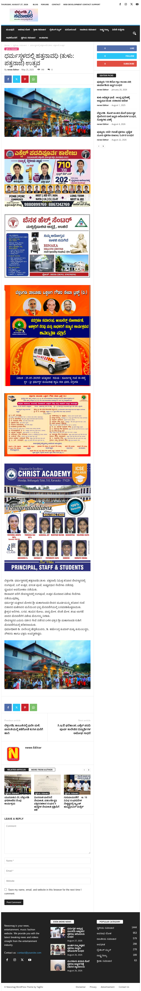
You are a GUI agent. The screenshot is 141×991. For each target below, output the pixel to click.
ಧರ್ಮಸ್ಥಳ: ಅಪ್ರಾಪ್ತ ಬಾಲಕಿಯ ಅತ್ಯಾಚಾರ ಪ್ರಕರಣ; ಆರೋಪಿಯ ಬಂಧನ (76, 932)
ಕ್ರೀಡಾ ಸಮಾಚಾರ (39, 29)
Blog (35, 4)
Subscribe (129, 63)
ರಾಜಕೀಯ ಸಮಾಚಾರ (88, 29)
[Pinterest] (25, 79)
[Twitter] (131, 4)
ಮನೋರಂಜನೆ (70, 29)
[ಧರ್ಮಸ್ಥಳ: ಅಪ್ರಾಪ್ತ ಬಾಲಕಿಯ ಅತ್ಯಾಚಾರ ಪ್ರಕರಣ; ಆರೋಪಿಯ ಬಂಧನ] (57, 932)
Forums (45, 4)
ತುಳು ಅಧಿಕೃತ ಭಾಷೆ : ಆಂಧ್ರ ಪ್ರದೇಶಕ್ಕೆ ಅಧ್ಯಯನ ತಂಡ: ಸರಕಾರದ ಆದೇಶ (113, 99)
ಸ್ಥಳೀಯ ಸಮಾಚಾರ (28, 37)
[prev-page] (84, 770)
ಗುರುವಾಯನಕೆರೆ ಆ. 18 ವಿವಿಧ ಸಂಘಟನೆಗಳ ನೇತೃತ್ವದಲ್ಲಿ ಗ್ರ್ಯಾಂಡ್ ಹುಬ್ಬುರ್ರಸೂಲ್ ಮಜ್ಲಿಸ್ (75, 802)
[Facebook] (120, 4)
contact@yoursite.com (29, 952)
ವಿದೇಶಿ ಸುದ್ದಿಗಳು (118, 29)
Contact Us (124, 986)
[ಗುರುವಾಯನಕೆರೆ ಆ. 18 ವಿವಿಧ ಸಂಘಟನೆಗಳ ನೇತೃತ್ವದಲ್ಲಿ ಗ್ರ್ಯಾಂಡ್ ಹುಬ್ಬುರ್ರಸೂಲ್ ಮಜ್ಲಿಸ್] (77, 784)
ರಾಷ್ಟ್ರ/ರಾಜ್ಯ (104, 29)
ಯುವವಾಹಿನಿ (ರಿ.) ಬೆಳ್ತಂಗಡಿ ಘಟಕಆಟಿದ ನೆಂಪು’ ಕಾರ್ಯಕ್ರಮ (16, 800)
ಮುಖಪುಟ (10, 29)
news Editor (13, 69)
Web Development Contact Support (81, 4)
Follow (130, 56)
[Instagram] (126, 4)
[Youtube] (137, 4)
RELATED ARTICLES (16, 769)
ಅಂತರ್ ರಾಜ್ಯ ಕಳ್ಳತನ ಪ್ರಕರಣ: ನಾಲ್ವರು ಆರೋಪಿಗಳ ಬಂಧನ (76, 948)
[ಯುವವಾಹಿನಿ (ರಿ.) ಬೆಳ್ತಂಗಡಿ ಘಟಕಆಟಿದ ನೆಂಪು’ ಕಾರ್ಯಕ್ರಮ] (17, 784)
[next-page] (89, 770)
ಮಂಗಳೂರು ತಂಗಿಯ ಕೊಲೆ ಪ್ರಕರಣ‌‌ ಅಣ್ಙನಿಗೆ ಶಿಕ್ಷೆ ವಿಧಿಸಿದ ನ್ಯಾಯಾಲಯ (78, 964)
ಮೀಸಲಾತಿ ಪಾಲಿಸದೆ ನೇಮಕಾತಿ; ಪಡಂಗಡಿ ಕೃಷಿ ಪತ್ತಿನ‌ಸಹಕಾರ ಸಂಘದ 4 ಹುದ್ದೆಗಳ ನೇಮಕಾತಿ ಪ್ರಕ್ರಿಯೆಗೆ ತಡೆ (46, 803)
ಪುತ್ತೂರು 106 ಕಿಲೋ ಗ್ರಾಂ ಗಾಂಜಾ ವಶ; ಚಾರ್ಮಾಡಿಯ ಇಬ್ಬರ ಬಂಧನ (114, 83)
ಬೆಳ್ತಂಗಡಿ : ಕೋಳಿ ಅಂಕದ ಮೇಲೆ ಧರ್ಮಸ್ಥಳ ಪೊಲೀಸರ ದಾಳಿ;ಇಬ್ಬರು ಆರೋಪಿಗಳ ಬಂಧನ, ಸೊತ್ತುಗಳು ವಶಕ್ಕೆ (116, 116)
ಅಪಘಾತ (101, 944)
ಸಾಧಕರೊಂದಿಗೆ (11, 37)
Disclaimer (81, 986)
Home (7, 45)
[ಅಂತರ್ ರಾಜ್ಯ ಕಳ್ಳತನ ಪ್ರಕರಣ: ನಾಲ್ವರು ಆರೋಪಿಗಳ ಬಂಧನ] (57, 949)
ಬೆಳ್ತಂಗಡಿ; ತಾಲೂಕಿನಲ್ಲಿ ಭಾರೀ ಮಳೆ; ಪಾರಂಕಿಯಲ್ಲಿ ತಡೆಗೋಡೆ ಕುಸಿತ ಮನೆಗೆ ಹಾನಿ (23, 729)
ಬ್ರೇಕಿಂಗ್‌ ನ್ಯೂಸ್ (55, 29)
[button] (134, 34)
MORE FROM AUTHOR (42, 769)
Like (132, 48)
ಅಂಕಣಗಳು (43, 37)
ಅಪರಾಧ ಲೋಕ (24, 29)
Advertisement (108, 986)
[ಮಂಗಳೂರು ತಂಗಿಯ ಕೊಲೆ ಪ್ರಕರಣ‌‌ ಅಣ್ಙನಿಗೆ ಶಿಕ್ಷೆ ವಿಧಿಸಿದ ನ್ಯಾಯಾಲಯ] (57, 965)
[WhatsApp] (33, 79)
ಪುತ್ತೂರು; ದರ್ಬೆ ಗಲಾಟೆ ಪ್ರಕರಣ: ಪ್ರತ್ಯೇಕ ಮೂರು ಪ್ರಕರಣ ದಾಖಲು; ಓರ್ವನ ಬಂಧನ (115, 133)
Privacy (93, 986)
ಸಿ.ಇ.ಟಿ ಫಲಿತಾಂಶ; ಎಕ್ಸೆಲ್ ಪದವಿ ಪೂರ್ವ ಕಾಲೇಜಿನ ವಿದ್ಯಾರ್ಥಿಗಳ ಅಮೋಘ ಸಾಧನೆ (74, 729)
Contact (56, 4)
